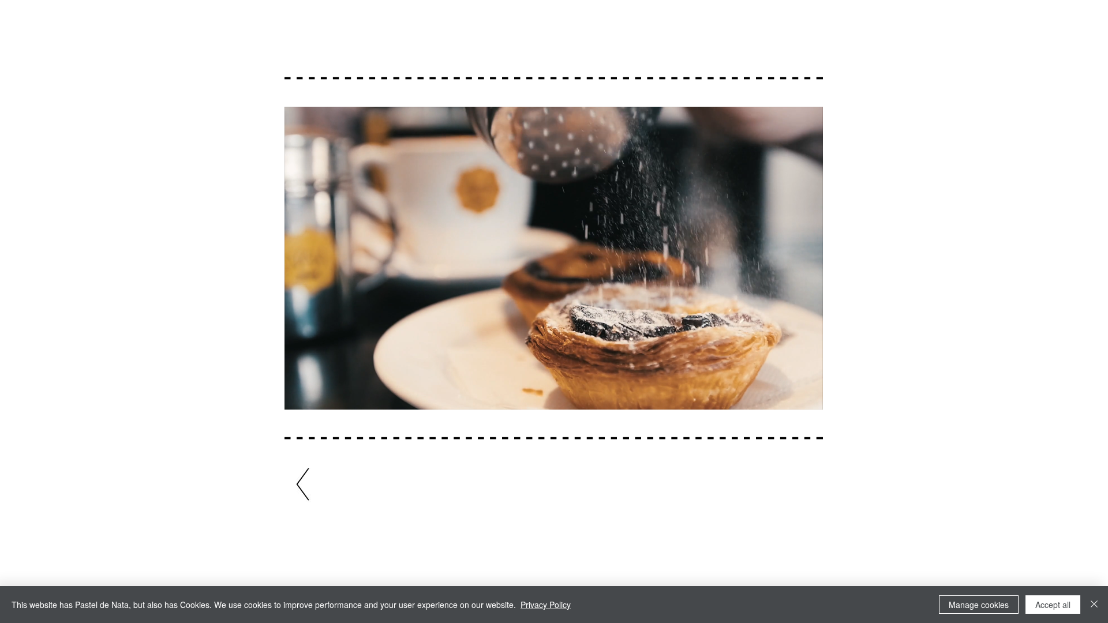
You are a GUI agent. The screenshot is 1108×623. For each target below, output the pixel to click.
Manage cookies (979, 604)
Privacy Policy (546, 604)
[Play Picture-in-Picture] (787, 393)
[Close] (1094, 604)
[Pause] (299, 393)
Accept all (1052, 604)
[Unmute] (319, 393)
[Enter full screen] (807, 393)
